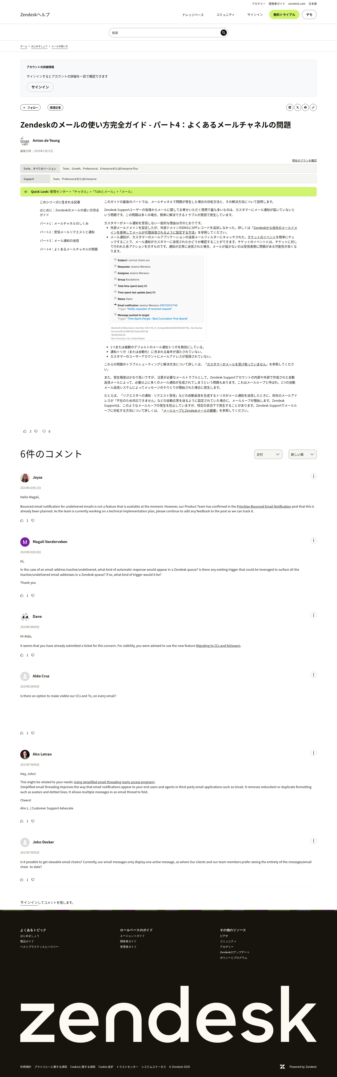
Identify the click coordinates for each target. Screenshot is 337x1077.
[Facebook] (305, 107)
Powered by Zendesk (303, 1066)
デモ (309, 14)
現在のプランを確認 (304, 160)
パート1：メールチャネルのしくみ (64, 223)
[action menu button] (313, 476)
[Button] (25, 431)
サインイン (255, 14)
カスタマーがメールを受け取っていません (236, 364)
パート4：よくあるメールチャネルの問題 (69, 249)
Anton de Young (46, 140)
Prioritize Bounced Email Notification (264, 506)
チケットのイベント (262, 237)
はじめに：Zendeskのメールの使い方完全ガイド (69, 212)
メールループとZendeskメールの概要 (189, 410)
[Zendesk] (168, 1014)
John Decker (43, 842)
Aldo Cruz (41, 676)
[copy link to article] (313, 107)
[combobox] (268, 454)
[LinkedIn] (289, 107)
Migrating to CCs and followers (218, 645)
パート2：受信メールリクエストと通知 (67, 232)
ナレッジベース (193, 14)
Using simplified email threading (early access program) (114, 782)
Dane (37, 616)
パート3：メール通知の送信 (59, 240)
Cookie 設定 (105, 1066)
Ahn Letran (42, 754)
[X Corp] (297, 107)
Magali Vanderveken (50, 541)
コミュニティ (225, 14)
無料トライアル (284, 14)
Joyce (37, 477)
